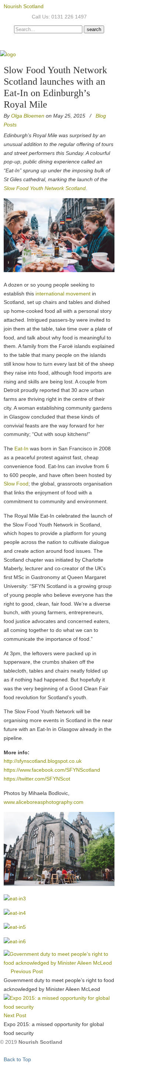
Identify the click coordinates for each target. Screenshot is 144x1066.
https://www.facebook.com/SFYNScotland (52, 770)
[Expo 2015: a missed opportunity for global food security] (59, 1007)
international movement (62, 294)
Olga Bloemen (27, 116)
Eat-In (21, 448)
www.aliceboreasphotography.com (43, 802)
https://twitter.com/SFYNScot (37, 779)
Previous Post (25, 971)
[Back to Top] (2, 1051)
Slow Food (16, 484)
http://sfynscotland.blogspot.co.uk (43, 761)
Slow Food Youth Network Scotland (45, 188)
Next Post (16, 1015)
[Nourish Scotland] (8, 54)
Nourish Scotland (24, 6)
